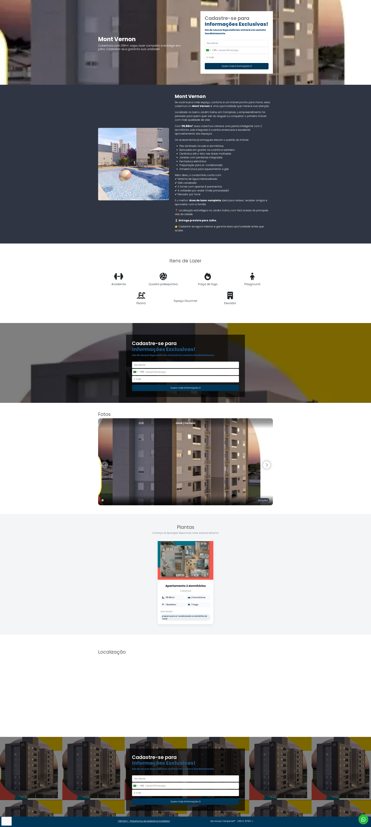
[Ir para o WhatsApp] (363, 819)
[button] (267, 465)
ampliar (262, 500)
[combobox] (211, 50)
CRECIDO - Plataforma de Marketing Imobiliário (144, 821)
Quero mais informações (236, 66)
